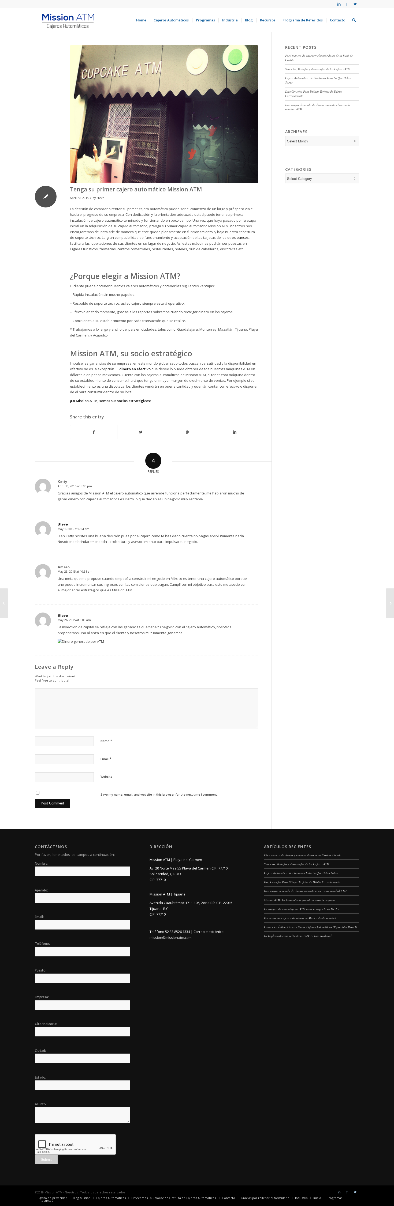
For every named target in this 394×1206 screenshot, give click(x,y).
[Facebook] (347, 4)
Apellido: (41, 890)
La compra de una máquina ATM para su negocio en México (302, 909)
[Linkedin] (339, 4)
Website (106, 776)
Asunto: (41, 1104)
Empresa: (42, 997)
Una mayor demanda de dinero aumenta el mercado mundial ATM (305, 891)
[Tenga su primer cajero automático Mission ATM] (164, 114)
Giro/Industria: (46, 1024)
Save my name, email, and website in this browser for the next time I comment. (159, 794)
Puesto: (40, 970)
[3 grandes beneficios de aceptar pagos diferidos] (4, 603)
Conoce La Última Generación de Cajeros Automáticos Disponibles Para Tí (310, 927)
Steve (100, 198)
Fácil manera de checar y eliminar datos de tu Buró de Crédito (302, 855)
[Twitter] (355, 4)
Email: (39, 916)
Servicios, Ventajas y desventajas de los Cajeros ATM (317, 69)
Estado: (40, 1077)
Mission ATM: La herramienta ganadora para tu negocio (299, 900)
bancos (243, 237)
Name (106, 740)
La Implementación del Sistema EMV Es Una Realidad (298, 936)
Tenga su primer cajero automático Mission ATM (136, 189)
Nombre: (41, 863)
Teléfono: (42, 943)
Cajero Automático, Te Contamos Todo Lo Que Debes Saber (301, 873)
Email (106, 758)
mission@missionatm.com (171, 937)
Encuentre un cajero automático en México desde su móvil (300, 918)
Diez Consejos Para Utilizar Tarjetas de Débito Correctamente (302, 882)
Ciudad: (40, 1050)
